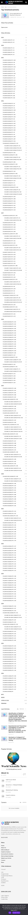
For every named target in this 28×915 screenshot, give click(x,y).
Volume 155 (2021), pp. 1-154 (9, 525)
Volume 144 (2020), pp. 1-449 (9, 492)
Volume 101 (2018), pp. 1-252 (9, 324)
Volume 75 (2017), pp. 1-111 (9, 261)
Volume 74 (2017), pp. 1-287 (9, 259)
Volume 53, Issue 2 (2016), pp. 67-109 (12, 191)
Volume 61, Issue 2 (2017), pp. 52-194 (12, 220)
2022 (2, 543)
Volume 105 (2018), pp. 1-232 (9, 333)
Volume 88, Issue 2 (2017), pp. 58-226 (12, 311)
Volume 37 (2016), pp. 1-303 (9, 130)
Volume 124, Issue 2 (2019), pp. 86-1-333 (13, 417)
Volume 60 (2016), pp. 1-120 (9, 209)
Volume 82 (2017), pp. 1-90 (9, 286)
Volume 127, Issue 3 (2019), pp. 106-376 (13, 431)
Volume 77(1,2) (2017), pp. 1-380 (10, 265)
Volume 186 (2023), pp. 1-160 (9, 600)
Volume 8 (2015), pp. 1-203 (9, 95)
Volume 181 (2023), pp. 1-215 (9, 589)
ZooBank (3, 882)
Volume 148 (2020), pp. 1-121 (9, 501)
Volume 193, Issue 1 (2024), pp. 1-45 (12, 626)
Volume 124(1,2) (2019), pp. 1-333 (10, 413)
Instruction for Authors (7, 854)
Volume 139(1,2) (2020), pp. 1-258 (10, 476)
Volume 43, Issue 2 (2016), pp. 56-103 (12, 148)
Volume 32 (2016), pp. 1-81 (9, 119)
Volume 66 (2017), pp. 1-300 (9, 231)
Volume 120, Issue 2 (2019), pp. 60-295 (13, 404)
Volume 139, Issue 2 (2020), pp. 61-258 (13, 481)
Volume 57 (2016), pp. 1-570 (9, 203)
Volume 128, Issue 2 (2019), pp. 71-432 (13, 438)
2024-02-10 (11, 742)
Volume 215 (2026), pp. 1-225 (9, 684)
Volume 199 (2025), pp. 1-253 (9, 645)
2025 (2, 643)
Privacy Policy (4, 897)
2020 (2, 473)
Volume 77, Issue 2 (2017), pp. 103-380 (13, 270)
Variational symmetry (11, 7)
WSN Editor (13, 17)
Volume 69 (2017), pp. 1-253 (9, 243)
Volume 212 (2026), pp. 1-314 (9, 678)
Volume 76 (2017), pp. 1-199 (9, 263)
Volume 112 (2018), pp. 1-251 (9, 348)
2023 (2, 573)
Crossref (3, 869)
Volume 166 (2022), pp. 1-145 (9, 552)
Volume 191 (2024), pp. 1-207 (9, 619)
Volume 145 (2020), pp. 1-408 (9, 494)
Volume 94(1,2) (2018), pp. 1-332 (10, 366)
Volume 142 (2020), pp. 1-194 (9, 487)
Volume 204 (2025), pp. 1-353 (9, 657)
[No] (26, 909)
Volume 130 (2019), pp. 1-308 (9, 443)
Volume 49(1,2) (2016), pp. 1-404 (10, 173)
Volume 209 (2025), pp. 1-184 (9, 668)
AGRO (2, 885)
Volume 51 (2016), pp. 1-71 (9, 182)
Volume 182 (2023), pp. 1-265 (9, 591)
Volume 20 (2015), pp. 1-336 (9, 82)
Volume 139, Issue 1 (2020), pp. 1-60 (12, 478)
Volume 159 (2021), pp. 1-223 (9, 533)
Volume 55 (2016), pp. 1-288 (9, 198)
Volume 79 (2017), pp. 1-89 (9, 274)
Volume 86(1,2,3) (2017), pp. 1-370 (10, 295)
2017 (2, 213)
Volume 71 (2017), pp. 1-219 (9, 252)
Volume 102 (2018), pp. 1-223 (9, 326)
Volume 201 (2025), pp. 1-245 (9, 650)
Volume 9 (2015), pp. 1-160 (9, 97)
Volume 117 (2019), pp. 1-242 (9, 392)
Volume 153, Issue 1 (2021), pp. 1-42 (12, 518)
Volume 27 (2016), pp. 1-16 (9, 107)
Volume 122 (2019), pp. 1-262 (9, 408)
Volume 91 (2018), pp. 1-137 (9, 355)
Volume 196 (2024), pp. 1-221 (9, 635)
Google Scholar (5, 874)
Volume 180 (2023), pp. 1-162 (9, 587)
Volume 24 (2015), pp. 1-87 (9, 91)
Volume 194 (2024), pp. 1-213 (9, 631)
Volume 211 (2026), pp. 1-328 (9, 676)
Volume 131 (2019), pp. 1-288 (9, 445)
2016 (2, 101)
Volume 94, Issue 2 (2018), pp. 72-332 (12, 371)
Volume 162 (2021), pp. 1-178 (9, 540)
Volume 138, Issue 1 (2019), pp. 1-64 (12, 468)
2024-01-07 (11, 722)
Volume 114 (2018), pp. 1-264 (9, 352)
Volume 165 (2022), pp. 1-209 (9, 550)
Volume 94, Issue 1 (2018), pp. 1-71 (12, 369)
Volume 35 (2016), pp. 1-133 (9, 125)
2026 (2, 673)
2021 (2, 508)
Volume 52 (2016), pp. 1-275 (9, 185)
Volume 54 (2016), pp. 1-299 (9, 196)
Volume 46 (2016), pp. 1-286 (9, 162)
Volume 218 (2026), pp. (8, 691)
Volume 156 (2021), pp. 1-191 (9, 527)
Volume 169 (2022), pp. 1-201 (9, 559)
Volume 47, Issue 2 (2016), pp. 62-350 (12, 168)
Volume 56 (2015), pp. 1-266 (9, 201)
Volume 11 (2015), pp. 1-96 (9, 62)
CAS (2, 872)
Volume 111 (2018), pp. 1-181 (9, 346)
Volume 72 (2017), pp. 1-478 (9, 254)
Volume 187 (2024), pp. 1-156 (9, 606)
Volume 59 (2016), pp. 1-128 (9, 207)
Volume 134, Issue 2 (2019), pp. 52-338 (13, 456)
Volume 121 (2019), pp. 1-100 (9, 406)
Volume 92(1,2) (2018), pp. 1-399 (10, 357)
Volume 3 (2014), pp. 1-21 (8, 47)
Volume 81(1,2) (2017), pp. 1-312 (10, 279)
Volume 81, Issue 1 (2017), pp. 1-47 (12, 281)
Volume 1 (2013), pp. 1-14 (8, 40)
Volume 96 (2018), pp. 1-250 (9, 375)
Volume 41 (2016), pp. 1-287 (9, 138)
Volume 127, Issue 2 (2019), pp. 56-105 (13, 429)
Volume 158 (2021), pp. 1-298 (9, 531)
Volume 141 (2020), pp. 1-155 (9, 485)
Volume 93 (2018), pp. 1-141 (9, 364)
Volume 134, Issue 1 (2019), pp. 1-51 (12, 454)
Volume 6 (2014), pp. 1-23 (8, 54)
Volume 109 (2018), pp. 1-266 (9, 341)
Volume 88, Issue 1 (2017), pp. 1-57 (12, 309)
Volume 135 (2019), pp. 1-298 (9, 459)
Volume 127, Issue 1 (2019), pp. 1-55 (12, 427)
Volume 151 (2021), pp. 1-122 (9, 511)
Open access (4, 27)
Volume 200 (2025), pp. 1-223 (9, 648)
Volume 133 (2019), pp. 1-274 (9, 449)
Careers (24, 802)
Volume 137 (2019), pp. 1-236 (9, 463)
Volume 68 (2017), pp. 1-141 (9, 240)
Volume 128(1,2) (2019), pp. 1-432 (10, 433)
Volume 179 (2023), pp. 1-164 (9, 585)
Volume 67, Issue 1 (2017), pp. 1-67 (12, 236)
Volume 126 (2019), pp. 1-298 (9, 422)
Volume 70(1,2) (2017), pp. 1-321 (10, 245)
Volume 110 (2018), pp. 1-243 (9, 344)
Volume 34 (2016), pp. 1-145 (9, 123)
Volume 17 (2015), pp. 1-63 (9, 75)
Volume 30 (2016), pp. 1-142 (9, 114)
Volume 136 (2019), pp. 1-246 (9, 461)
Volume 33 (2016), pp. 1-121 (9, 121)
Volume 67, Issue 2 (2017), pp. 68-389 (12, 238)
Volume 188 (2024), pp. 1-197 (9, 608)
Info (2, 694)
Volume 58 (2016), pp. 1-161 (9, 205)
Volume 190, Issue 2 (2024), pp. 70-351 (13, 617)
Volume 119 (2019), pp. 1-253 (9, 397)
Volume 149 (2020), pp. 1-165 (9, 503)
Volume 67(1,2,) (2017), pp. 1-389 (10, 233)
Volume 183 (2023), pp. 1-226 (9, 593)
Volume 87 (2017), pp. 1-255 (9, 304)
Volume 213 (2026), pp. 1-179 (9, 680)
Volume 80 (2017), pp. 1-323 (9, 277)
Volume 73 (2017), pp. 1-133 (9, 256)
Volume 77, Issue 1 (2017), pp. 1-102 (12, 268)
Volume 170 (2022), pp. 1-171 (9, 561)
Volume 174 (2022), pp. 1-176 (9, 570)
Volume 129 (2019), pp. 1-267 (9, 441)
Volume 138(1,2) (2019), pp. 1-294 (10, 465)
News (2, 697)
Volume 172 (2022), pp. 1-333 (9, 566)
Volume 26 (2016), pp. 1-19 (9, 105)
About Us (5, 773)
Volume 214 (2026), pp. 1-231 (9, 682)
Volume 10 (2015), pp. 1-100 (9, 60)
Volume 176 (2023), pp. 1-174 (9, 578)
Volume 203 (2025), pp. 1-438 (9, 654)
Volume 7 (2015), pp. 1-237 (9, 93)
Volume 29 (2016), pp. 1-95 (9, 112)
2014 (2, 45)
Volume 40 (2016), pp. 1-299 (9, 136)
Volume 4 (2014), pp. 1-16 (8, 50)
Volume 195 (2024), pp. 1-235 (9, 633)
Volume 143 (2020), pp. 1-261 (9, 490)
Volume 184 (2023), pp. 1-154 (9, 596)
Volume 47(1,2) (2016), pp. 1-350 (10, 164)
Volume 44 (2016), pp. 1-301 (9, 152)
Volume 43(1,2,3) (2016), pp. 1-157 (10, 143)
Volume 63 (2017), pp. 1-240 (9, 224)
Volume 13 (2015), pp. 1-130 (9, 66)
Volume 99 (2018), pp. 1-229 (9, 382)
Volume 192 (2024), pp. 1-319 (9, 622)
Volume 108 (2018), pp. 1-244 (9, 339)
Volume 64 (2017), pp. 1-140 (9, 227)
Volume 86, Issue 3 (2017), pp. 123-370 (13, 302)
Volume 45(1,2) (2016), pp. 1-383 (10, 154)
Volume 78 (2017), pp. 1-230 (9, 272)
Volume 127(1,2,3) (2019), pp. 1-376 (11, 424)
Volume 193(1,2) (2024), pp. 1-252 (10, 624)
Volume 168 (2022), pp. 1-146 (9, 557)
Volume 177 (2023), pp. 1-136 (9, 580)
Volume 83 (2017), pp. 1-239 (9, 288)
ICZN (2, 877)
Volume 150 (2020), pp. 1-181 (9, 505)
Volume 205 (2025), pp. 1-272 (9, 659)
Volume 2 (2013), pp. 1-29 (8, 42)
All (18, 709)
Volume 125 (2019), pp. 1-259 (9, 420)
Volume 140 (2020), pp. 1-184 (9, 483)
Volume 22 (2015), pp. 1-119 (9, 86)
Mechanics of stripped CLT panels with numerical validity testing (17, 739)
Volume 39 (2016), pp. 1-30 (9, 134)
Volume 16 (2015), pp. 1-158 (9, 73)
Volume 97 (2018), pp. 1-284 (9, 378)
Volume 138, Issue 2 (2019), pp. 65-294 (13, 470)
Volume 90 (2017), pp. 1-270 (9, 316)
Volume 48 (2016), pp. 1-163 (9, 171)
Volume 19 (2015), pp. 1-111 (9, 80)
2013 (2, 37)
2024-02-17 (11, 734)
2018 (2, 319)
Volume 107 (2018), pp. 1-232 (9, 337)
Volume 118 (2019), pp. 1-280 (9, 394)
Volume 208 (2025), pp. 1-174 (9, 665)
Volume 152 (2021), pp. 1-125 (9, 513)
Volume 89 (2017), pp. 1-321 (9, 314)
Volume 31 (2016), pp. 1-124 (9, 116)
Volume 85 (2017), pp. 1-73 (9, 293)
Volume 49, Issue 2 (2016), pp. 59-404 (12, 178)
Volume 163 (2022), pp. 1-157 (9, 546)
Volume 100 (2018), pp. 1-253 (9, 321)
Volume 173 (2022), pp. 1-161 (9, 568)
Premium (3, 703)
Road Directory (4, 881)
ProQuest (3, 879)
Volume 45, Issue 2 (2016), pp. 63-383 (12, 159)
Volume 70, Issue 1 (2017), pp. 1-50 (12, 247)
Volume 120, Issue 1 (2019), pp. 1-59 (12, 401)
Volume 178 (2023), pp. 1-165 (9, 582)
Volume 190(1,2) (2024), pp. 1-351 (10, 612)
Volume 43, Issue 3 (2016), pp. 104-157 (13, 150)
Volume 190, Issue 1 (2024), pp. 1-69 (12, 615)
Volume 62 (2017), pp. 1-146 (9, 222)
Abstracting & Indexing (12, 790)
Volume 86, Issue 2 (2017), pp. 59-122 (12, 300)
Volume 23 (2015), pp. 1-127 (9, 89)
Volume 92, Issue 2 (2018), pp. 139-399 (13, 361)
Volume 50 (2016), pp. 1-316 (9, 180)
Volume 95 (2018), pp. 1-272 (9, 373)
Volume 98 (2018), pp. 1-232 (9, 380)
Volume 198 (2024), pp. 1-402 (9, 640)
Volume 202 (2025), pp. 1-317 (9, 652)
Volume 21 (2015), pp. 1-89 (9, 84)
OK (10, 912)
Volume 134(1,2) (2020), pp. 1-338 (10, 452)
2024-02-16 (20, 17)
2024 (2, 603)
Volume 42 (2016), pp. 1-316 (9, 141)
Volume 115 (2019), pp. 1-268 (9, 388)
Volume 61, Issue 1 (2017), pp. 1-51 (12, 217)
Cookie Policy (4, 899)
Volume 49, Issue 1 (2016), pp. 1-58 (12, 176)
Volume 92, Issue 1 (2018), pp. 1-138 (12, 359)
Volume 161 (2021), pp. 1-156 (9, 538)
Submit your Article (11, 779)
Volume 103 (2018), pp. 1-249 (9, 328)
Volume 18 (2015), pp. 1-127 (9, 77)
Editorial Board (5, 849)
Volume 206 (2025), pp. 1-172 (9, 661)
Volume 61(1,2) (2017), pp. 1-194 (10, 215)
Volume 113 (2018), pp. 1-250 (9, 350)
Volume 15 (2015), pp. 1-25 (9, 71)
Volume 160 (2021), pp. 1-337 (9, 536)
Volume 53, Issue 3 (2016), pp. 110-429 (13, 194)
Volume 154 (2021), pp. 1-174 (9, 522)
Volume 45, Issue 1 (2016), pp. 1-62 (12, 157)
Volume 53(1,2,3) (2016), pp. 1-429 (10, 187)
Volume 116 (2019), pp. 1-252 (9, 390)
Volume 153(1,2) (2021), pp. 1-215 (10, 515)
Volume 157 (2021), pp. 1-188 (9, 529)
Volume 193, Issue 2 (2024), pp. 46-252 (13, 629)
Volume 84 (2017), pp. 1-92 (9, 290)
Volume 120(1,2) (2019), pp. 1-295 (10, 399)
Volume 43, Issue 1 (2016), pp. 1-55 (12, 145)
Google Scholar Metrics (7, 875)
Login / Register (5, 895)
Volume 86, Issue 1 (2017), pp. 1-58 (12, 297)
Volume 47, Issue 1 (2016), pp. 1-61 (12, 166)
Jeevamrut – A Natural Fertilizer (14, 785)
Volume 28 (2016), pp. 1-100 (9, 110)
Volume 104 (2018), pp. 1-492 (9, 330)
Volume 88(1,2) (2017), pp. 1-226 (10, 306)
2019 (2, 385)
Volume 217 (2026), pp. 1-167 (9, 689)
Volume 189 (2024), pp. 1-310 (9, 610)
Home (2, 7)
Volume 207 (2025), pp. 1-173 (9, 663)
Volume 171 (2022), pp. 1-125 (9, 563)
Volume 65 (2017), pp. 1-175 (9, 229)
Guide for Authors (10, 795)
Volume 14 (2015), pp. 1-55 (9, 69)
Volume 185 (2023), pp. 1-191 (9, 598)
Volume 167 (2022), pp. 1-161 (9, 555)
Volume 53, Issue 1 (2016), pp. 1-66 (12, 189)
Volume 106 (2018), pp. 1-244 (9, 335)
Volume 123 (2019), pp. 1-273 (9, 410)
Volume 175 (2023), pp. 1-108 (9, 576)
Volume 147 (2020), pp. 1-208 (9, 499)
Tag (5, 7)
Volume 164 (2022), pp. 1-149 (9, 548)
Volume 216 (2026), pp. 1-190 (9, 687)
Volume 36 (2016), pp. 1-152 (9, 127)
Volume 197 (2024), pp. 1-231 (9, 638)
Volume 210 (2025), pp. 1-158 (9, 670)
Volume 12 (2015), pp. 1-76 (9, 64)
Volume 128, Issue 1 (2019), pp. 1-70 (12, 436)
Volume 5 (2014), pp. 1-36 (8, 52)
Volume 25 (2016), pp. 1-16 (9, 103)
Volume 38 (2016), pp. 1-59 (9, 132)
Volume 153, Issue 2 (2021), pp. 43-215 (13, 520)
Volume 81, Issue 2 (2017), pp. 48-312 (12, 284)
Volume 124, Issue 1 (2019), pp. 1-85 (12, 415)
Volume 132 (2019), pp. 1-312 (9, 447)
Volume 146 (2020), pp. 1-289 (9, 496)
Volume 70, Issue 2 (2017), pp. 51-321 (12, 249)
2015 (2, 57)
